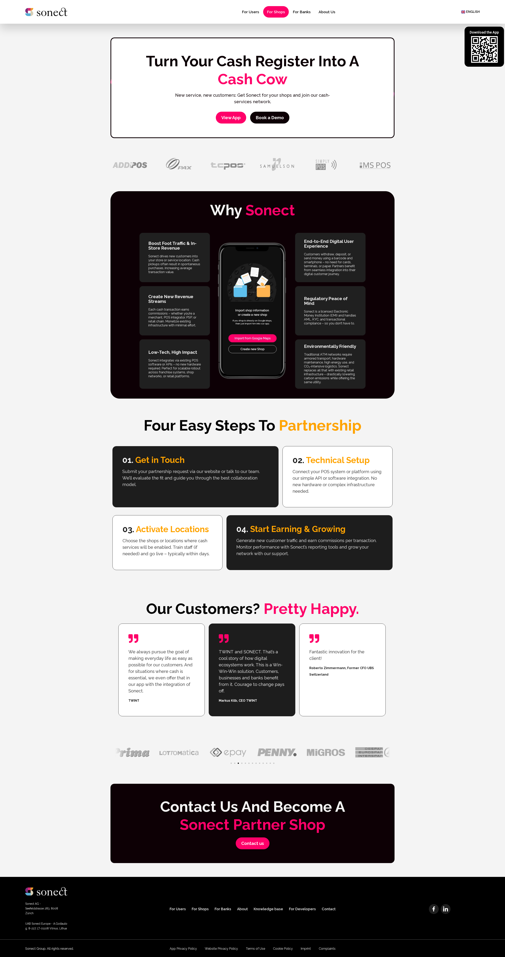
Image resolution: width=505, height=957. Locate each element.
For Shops (276, 12)
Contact (329, 909)
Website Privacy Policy (221, 948)
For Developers (302, 909)
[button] (231, 763)
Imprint (306, 948)
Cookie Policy (283, 948)
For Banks (302, 12)
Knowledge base (268, 909)
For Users (250, 12)
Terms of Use (255, 948)
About (242, 909)
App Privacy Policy (183, 948)
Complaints (327, 948)
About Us (327, 12)
